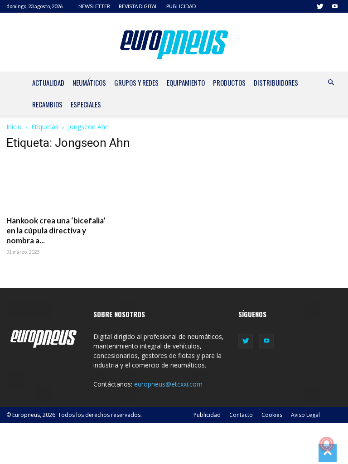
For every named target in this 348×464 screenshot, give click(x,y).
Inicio (14, 126)
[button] (331, 82)
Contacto (241, 415)
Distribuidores (276, 82)
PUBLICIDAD (181, 6)
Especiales (86, 104)
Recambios (47, 104)
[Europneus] (174, 42)
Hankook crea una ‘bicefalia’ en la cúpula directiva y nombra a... (56, 230)
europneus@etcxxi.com (168, 384)
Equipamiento (186, 82)
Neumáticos (89, 82)
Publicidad (207, 415)
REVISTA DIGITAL (138, 6)
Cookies (271, 415)
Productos (229, 82)
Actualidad (48, 82)
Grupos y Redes (136, 82)
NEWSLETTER (94, 6)
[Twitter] (320, 6)
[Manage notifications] (326, 444)
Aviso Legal (305, 415)
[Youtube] (335, 6)
